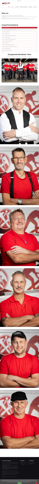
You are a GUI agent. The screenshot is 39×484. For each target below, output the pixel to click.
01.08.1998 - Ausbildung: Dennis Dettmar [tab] (7, 41)
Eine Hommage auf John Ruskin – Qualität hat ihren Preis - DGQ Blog (10, 477)
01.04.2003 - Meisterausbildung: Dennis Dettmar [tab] (8, 44)
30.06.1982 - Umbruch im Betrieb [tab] (6, 37)
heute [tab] (3, 52)
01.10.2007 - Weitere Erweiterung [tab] (6, 48)
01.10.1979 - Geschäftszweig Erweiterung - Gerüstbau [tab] (9, 35)
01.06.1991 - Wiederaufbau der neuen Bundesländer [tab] (9, 39)
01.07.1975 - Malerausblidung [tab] (6, 33)
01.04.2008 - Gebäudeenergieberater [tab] (6, 50)
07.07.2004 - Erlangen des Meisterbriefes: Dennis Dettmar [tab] (9, 46)
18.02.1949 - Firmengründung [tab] (5, 27)
